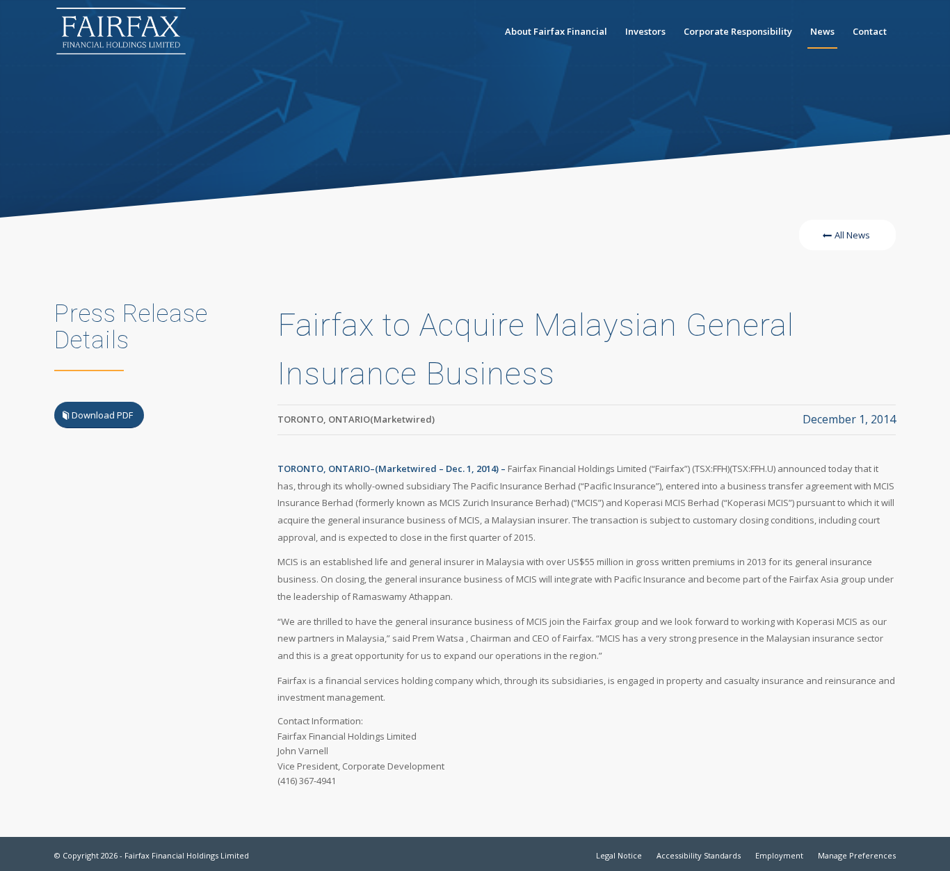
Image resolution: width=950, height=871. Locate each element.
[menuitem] (556, 31)
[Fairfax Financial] (121, 31)
